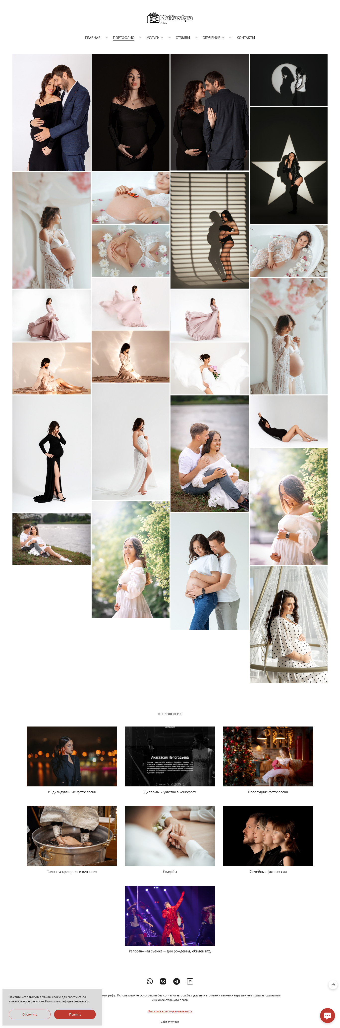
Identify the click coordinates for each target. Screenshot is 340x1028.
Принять (75, 1014)
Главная (93, 37)
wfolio (175, 1022)
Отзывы (183, 37)
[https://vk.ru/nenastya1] (163, 981)
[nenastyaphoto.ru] (170, 18)
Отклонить (29, 1014)
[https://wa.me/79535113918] (150, 981)
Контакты (246, 37)
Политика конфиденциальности (170, 1011)
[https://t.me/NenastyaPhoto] (176, 981)
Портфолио (123, 37)
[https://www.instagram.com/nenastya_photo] (190, 981)
